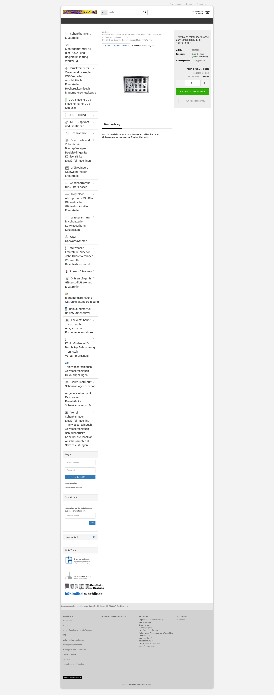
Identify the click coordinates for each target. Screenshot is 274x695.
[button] (175, 4)
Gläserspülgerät (145, 628)
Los (92, 523)
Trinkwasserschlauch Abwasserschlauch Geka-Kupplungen (78, 371)
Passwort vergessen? (73, 487)
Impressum (67, 620)
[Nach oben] (266, 690)
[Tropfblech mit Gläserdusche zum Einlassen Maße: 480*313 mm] (137, 80)
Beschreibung (112, 124)
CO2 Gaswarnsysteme (76, 239)
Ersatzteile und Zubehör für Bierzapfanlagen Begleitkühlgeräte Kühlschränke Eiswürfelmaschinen (78, 150)
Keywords (181, 620)
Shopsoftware (128, 685)
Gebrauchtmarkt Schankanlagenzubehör (80, 384)
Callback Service (69, 654)
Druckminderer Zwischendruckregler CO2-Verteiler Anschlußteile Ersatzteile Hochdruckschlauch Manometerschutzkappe (80, 80)
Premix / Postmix (80, 271)
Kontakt (66, 625)
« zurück (116, 45)
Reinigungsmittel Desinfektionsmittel (78, 311)
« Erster (106, 45)
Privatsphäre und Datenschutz (75, 649)
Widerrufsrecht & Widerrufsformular (77, 630)
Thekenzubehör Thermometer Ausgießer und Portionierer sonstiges (79, 326)
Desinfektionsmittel (147, 646)
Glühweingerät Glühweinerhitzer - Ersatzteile (77, 171)
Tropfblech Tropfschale (148, 630)
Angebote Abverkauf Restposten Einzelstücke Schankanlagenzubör (78, 399)
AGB (64, 635)
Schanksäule (78, 133)
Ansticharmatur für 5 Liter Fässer (77, 185)
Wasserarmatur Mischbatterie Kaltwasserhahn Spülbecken (78, 223)
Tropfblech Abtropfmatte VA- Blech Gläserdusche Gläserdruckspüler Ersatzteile (80, 202)
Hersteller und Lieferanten (73, 664)
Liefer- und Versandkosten (73, 640)
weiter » (125, 45)
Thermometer (144, 635)
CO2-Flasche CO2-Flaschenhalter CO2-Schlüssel (78, 104)
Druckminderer (145, 625)
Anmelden (80, 477)
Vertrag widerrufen (72, 677)
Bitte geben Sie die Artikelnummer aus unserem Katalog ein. (78, 509)
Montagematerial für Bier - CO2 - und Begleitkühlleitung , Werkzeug (78, 55)
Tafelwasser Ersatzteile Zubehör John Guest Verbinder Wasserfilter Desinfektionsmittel (79, 256)
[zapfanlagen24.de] (80, 12)
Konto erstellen (71, 483)
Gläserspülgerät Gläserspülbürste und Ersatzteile (78, 282)
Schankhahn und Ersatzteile (78, 35)
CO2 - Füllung (77, 115)
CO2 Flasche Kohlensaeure (150, 643)
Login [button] (189, 4)
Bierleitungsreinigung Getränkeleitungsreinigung (81, 300)
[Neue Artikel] (94, 537)
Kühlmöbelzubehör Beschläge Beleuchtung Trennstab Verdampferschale (80, 349)
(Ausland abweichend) (200, 57)
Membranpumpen (146, 641)
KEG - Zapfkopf (145, 638)
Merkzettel (202, 4)
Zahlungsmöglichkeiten (72, 645)
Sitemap (66, 659)
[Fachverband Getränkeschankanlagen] (78, 560)
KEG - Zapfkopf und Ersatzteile (77, 124)
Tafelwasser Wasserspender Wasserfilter (156, 633)
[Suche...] (145, 12)
